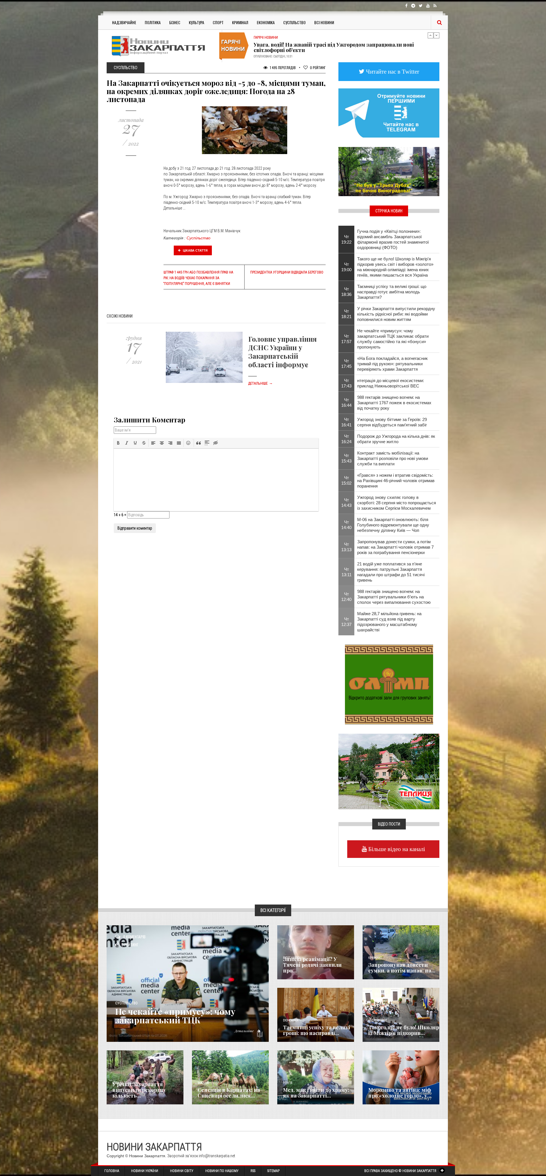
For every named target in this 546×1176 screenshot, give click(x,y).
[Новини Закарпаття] (162, 46)
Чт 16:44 (346, 402)
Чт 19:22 (346, 239)
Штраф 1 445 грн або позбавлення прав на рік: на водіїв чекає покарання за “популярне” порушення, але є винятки (198, 278)
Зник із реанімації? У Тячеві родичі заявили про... (312, 965)
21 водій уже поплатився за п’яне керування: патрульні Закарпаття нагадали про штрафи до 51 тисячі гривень (391, 571)
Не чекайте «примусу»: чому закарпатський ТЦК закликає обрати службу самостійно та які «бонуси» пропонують (393, 338)
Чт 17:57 (346, 339)
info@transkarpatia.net (217, 1156)
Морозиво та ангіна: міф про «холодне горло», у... (399, 1092)
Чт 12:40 (346, 597)
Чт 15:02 (346, 480)
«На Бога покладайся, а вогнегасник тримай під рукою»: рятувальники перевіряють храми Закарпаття (392, 364)
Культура (196, 22)
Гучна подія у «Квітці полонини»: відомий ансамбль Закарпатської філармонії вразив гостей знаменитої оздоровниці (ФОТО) (393, 239)
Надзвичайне (124, 22)
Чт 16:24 (346, 439)
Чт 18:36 (346, 292)
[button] (118, 442)
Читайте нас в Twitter (392, 71)
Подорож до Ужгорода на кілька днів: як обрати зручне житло (396, 439)
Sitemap (273, 1171)
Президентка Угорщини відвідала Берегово (286, 272)
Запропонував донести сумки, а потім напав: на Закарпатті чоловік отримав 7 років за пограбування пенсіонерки (395, 547)
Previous (430, 35)
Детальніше (260, 383)
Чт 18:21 (346, 314)
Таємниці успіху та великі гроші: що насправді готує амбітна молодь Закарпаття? (391, 292)
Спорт (218, 22)
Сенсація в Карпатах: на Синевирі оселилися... (229, 1092)
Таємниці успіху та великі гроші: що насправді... (316, 1030)
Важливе (203, 1082)
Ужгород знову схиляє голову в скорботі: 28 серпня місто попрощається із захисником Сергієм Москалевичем (396, 503)
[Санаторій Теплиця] (388, 771)
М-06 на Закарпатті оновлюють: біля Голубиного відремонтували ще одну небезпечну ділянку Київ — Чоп (393, 525)
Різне (372, 1082)
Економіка (266, 22)
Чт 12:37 (346, 622)
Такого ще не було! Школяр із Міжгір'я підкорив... (403, 1030)
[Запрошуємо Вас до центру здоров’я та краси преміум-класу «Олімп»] (389, 684)
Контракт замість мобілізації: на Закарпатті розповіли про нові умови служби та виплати (392, 458)
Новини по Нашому (222, 1171)
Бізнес (174, 22)
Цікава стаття (195, 250)
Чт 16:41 (346, 422)
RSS (253, 1171)
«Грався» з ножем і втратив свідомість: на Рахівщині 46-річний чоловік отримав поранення (396, 480)
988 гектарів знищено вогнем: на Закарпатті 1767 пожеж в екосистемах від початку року (394, 402)
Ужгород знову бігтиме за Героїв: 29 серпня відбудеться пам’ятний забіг (392, 422)
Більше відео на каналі (396, 849)
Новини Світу (181, 1171)
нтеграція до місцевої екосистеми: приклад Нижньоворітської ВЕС (390, 383)
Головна (111, 1171)
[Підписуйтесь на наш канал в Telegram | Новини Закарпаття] (388, 112)
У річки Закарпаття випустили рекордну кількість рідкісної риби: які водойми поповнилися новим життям (396, 314)
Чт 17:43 (346, 383)
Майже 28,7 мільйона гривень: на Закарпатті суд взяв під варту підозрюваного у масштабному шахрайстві (389, 621)
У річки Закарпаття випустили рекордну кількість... (139, 1090)
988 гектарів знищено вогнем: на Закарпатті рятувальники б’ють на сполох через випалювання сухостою (394, 597)
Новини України (144, 1171)
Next (436, 35)
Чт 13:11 (346, 572)
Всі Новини (324, 22)
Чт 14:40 (346, 525)
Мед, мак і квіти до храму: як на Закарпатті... (316, 1092)
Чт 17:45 (346, 363)
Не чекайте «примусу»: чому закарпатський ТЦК (175, 1016)
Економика (290, 1020)
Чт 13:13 (346, 547)
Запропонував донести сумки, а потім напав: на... (401, 967)
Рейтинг (318, 67)
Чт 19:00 (346, 267)
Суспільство (294, 22)
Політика (153, 22)
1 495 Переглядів (282, 67)
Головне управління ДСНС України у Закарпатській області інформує (282, 351)
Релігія (287, 1082)
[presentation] (118, 443)
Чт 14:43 (346, 502)
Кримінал (240, 22)
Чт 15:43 (346, 458)
